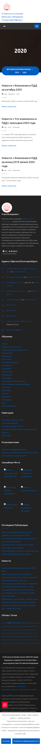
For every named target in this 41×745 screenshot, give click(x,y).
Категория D (6, 369)
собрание (36, 623)
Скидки (5, 344)
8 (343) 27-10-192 (33, 277)
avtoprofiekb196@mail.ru (12, 20)
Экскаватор (6, 390)
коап (15, 639)
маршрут (3, 633)
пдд (5, 94)
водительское (27, 643)
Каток (4, 403)
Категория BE (7, 372)
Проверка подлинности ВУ (12, 426)
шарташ (25, 633)
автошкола (4, 623)
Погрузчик (6, 387)
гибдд (37, 626)
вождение (4, 626)
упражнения (20, 626)
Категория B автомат (10, 362)
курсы (15, 629)
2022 (18, 629)
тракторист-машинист (35, 643)
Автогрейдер (7, 400)
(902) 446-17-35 (11, 305)
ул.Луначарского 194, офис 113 (17, 291)
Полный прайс (7, 353)
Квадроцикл (7, 378)
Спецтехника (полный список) (13, 381)
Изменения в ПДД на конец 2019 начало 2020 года (19, 161)
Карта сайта (6, 436)
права (9, 626)
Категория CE (7, 375)
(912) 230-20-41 (11, 310)
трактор (6, 629)
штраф (21, 629)
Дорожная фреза (8, 406)
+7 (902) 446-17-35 (25, 321)
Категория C (6, 366)
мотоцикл (14, 626)
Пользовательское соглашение (14, 456)
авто (24, 629)
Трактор (5, 394)
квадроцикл (11, 639)
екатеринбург (4, 643)
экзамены (35, 636)
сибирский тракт (5, 639)
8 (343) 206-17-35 (19, 272)
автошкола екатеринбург (30, 629)
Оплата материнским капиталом (14, 350)
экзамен (31, 623)
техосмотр (11, 629)
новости (12, 633)
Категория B (6, 359)
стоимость (32, 626)
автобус (9, 643)
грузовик (25, 636)
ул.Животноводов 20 (13, 300)
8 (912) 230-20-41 (30, 300)
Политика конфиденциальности (14, 449)
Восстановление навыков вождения (16, 384)
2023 (16, 643)
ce (23, 643)
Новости (5, 432)
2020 (18, 94)
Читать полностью (9, 107)
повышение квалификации (17, 636)
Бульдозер (6, 397)
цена (19, 643)
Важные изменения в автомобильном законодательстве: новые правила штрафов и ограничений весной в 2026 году (20, 577)
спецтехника (17, 633)
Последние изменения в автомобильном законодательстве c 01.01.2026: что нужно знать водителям (18, 593)
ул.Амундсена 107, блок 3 (15, 282)
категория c (19, 639)
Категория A (6, 356)
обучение (16, 623)
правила (10, 636)
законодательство (34, 639)
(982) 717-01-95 (11, 316)
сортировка (8, 633)
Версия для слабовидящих (12, 17)
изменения (11, 94)
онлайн (3, 629)
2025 (23, 639)
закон (28, 633)
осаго (22, 633)
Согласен (6, 741)
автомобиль (30, 636)
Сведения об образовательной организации (19, 429)
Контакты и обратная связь (13, 420)
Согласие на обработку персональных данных (20, 453)
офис (21, 643)
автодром (26, 626)
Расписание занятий (10, 423)
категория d (27, 639)
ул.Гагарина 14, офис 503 (14, 277)
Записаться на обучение (13, 14)
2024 (13, 643)
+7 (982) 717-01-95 (12, 321)
